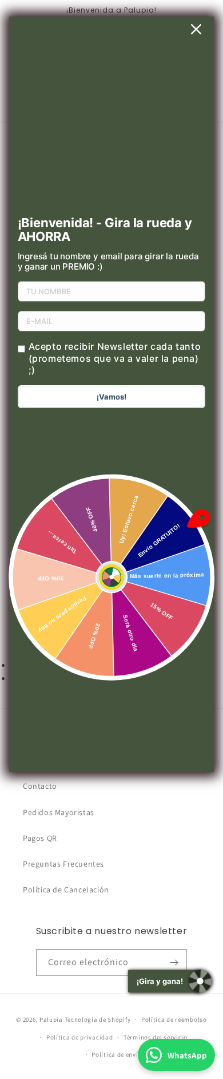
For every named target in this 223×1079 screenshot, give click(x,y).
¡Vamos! (111, 396)
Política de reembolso (174, 1019)
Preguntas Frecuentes (63, 864)
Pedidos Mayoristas (58, 812)
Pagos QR (40, 838)
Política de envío (116, 1054)
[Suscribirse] (173, 962)
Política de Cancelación (66, 889)
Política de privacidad (79, 1037)
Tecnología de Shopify (98, 1019)
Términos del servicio (156, 1037)
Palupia (51, 1019)
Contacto (40, 786)
